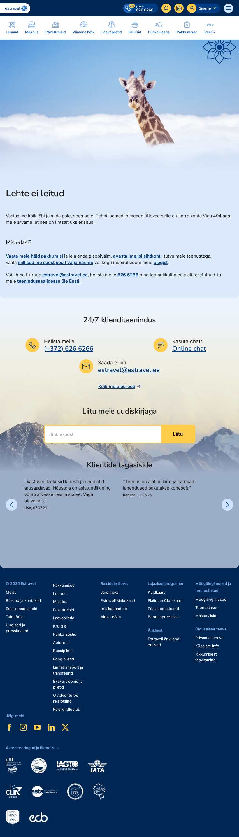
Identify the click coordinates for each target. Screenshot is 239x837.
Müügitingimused (210, 599)
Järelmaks (110, 592)
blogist (161, 262)
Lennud (60, 593)
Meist (11, 592)
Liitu (178, 434)
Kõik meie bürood (116, 386)
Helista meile (59, 341)
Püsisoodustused (163, 608)
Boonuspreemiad (163, 616)
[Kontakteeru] (179, 8)
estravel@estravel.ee (65, 274)
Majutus (60, 601)
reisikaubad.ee (114, 608)
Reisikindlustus (66, 709)
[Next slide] (227, 505)
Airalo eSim (111, 616)
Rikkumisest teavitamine (206, 657)
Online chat (189, 348)
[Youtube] (37, 727)
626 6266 (127, 274)
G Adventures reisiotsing (65, 698)
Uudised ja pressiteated (17, 628)
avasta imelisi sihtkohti (137, 256)
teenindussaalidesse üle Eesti (48, 281)
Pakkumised (64, 585)
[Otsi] (166, 8)
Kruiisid (59, 626)
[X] (65, 727)
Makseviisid (205, 615)
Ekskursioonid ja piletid (67, 684)
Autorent (61, 642)
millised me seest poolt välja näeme (55, 262)
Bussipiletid (63, 650)
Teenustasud (207, 607)
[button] (27, 530)
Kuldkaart (156, 592)
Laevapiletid (63, 618)
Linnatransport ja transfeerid (68, 670)
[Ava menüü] (228, 8)
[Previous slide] (11, 505)
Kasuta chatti (187, 341)
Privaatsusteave (209, 637)
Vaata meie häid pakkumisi (34, 256)
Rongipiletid (63, 659)
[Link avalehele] (15, 8)
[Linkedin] (51, 727)
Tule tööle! (15, 616)
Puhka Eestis (64, 634)
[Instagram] (23, 727)
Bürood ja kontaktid (23, 600)
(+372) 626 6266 (68, 348)
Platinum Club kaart (165, 600)
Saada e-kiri (112, 363)
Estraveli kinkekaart (118, 600)
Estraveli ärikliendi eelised (164, 642)
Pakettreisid (63, 609)
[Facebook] (9, 727)
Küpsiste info (207, 646)
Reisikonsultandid (21, 608)
